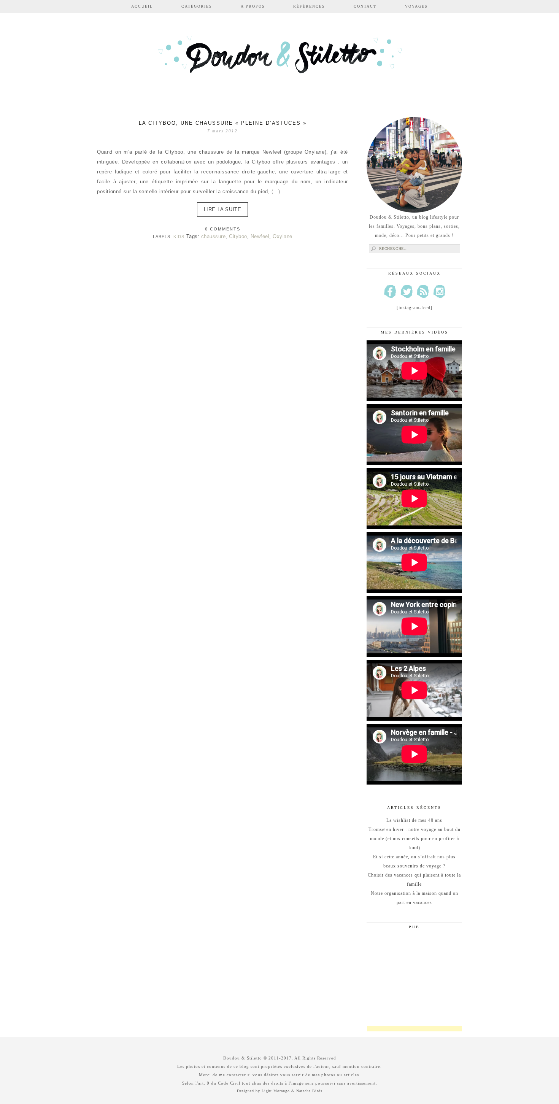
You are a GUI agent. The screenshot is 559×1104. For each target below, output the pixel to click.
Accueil (142, 6)
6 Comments (222, 229)
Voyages (416, 6)
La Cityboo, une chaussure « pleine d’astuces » (222, 123)
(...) (276, 191)
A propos (253, 6)
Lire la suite (222, 209)
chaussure (213, 236)
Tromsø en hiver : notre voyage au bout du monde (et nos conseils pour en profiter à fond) (414, 838)
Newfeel (260, 236)
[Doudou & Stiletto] (279, 58)
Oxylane (282, 236)
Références (309, 6)
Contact (365, 6)
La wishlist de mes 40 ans (414, 820)
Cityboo (238, 236)
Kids (178, 236)
